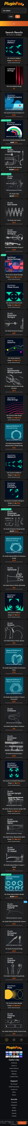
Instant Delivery (14, 1068)
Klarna (14, 1095)
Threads (14, 1113)
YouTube (14, 1116)
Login (11, 16)
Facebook (14, 1102)
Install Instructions (14, 1086)
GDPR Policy (11, 1122)
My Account (14, 1084)
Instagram (14, 1105)
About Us (14, 1065)
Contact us (22, 1122)
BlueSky (14, 1110)
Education (14, 1071)
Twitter (14, 1108)
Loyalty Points (14, 1076)
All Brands (14, 1063)
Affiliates (14, 1074)
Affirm (14, 1092)
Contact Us (14, 1089)
